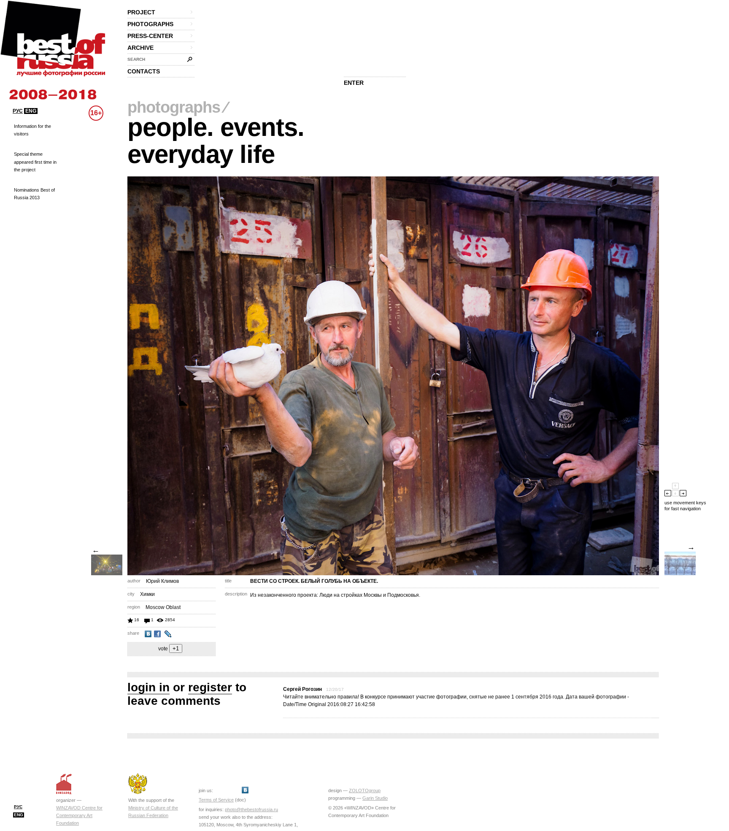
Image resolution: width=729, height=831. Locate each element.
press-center (150, 35)
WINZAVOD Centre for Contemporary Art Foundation (79, 815)
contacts (143, 71)
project (141, 12)
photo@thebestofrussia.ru (251, 809)
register (210, 687)
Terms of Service (216, 799)
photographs (150, 24)
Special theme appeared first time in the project (35, 162)
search (136, 59)
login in (148, 687)
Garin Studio (375, 798)
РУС (18, 111)
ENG (30, 111)
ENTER (354, 82)
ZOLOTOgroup (365, 790)
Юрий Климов (162, 581)
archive (140, 47)
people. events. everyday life (215, 140)
